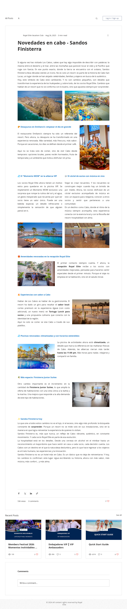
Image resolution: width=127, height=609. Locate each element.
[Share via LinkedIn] (31, 493)
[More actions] (107, 35)
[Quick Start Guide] (104, 530)
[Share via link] (37, 493)
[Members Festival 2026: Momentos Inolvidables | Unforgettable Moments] (23, 530)
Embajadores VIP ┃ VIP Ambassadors (61, 546)
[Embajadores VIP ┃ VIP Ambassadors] (63, 530)
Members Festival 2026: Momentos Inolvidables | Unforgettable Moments (22, 546)
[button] (96, 18)
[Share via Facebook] (19, 493)
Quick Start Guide (99, 544)
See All (119, 515)
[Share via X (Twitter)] (25, 493)
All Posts (9, 18)
